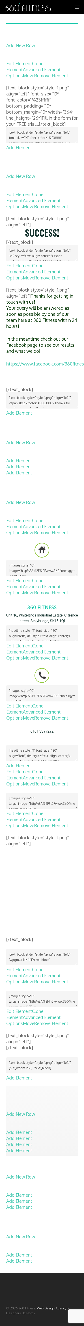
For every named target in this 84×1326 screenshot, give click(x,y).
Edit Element (19, 63)
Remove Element (51, 75)
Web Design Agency (51, 1308)
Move (28, 75)
